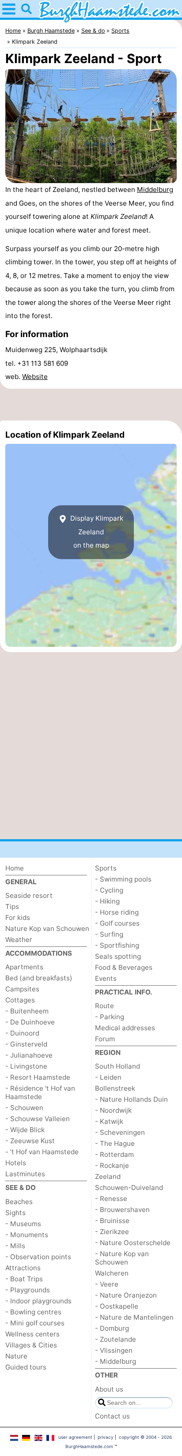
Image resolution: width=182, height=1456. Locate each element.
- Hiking (107, 901)
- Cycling (109, 890)
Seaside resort (29, 895)
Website (35, 376)
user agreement (75, 1437)
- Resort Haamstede (37, 1077)
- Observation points (38, 1257)
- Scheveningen (120, 1132)
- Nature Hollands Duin (131, 1099)
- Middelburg (115, 1361)
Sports (106, 868)
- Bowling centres (33, 1312)
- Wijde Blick (25, 1130)
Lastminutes (25, 1174)
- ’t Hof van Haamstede (42, 1152)
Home (14, 868)
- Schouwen (24, 1107)
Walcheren (112, 1273)
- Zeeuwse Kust (30, 1141)
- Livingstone (26, 1066)
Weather (18, 939)
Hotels (15, 1163)
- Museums (23, 1224)
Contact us (112, 1416)
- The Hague (115, 1143)
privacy (106, 1437)
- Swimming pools (123, 879)
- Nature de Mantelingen (134, 1317)
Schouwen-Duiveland (129, 1187)
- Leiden (108, 1077)
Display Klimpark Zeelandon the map (95, 532)
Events (106, 978)
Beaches (19, 1201)
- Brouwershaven (122, 1209)
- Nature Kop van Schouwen (122, 1258)
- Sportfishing (117, 945)
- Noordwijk (113, 1110)
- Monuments (26, 1235)
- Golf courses (117, 923)
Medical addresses (125, 1028)
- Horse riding (117, 912)
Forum (105, 1039)
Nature (16, 1356)
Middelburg (155, 189)
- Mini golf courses (34, 1323)
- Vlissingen (114, 1350)
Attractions (23, 1268)
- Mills (15, 1246)
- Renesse (111, 1198)
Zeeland (108, 1176)
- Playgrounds (27, 1290)
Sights (15, 1212)
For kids (17, 917)
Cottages (20, 1000)
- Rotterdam (114, 1154)
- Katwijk (109, 1121)
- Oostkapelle (116, 1306)
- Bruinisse (112, 1220)
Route (104, 1006)
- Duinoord (22, 1033)
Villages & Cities (31, 1345)
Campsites (22, 989)
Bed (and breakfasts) (38, 978)
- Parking (109, 1017)
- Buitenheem (27, 1011)
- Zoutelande (115, 1339)
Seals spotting (118, 956)
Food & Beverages (123, 967)
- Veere (106, 1284)
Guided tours (25, 1367)
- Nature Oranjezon (126, 1295)
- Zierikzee (112, 1231)
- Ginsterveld (26, 1044)
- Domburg (112, 1328)
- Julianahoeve (29, 1055)
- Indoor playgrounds (38, 1301)
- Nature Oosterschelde (133, 1242)
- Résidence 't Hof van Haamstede (40, 1092)
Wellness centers (32, 1334)
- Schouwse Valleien (37, 1119)
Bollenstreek (115, 1088)
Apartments (24, 967)
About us (109, 1389)
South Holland (117, 1066)
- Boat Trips (24, 1279)
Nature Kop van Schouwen (47, 928)
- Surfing (109, 934)
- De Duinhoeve (30, 1022)
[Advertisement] (91, 404)
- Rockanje (112, 1165)
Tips (12, 906)
